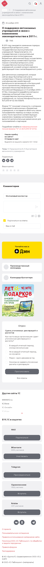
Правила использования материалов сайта (20, 537)
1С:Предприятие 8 (15, 149)
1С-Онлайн (7, 407)
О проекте (6, 529)
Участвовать (22, 456)
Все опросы (22, 378)
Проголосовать (22, 371)
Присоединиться (22, 475)
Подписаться (22, 438)
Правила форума (9, 547)
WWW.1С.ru (7, 400)
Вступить (22, 494)
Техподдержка (8, 551)
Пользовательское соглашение (15, 533)
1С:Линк (5, 404)
